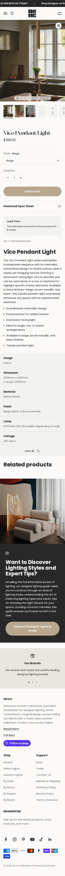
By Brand (9, 800)
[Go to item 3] (30, 111)
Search (7, 762)
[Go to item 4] (41, 111)
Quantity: (9, 170)
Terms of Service (47, 800)
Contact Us (43, 775)
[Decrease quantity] (8, 177)
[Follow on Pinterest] (23, 839)
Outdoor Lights (13, 775)
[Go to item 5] (53, 111)
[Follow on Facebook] (5, 839)
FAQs (39, 762)
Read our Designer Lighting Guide (32, 629)
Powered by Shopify (44, 865)
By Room (9, 787)
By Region (9, 793)
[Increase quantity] (20, 177)
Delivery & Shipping (48, 781)
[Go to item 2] (19, 111)
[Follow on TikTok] (41, 839)
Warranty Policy (46, 787)
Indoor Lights (11, 768)
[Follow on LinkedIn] (50, 839)
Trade (40, 768)
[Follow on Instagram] (14, 839)
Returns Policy (45, 793)
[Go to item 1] (8, 111)
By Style (8, 781)
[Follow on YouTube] (32, 839)
